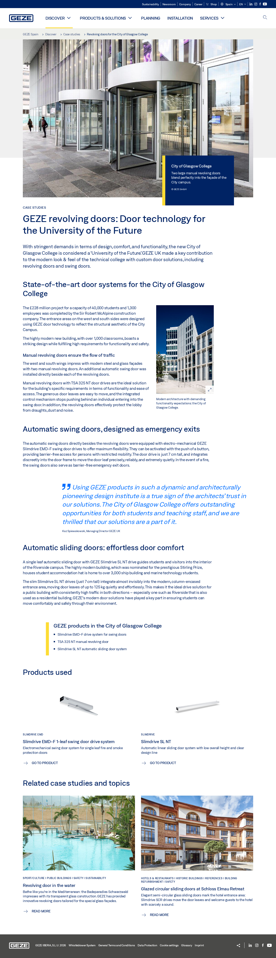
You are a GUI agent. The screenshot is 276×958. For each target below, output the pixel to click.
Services (209, 18)
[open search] (265, 18)
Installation (180, 18)
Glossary (186, 945)
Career (198, 4)
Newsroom (169, 4)
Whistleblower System (82, 945)
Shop (213, 4)
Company (185, 4)
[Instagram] (256, 4)
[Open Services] (222, 17)
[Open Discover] (69, 17)
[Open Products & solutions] (130, 17)
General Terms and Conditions (116, 945)
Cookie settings (169, 945)
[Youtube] (265, 4)
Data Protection (147, 945)
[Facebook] (260, 4)
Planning (150, 18)
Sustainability (150, 4)
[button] (228, 4)
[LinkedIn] (251, 4)
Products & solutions (103, 18)
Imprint (199, 945)
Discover (55, 18)
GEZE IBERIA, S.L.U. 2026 (50, 945)
